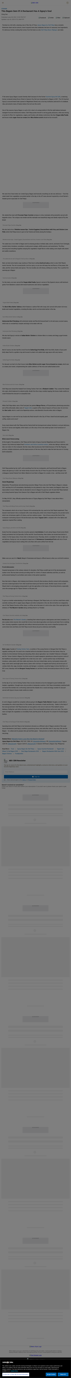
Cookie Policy (14, 1371)
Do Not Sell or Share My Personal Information (15, 1374)
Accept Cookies (51, 1374)
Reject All (63, 1374)
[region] (35, 1368)
